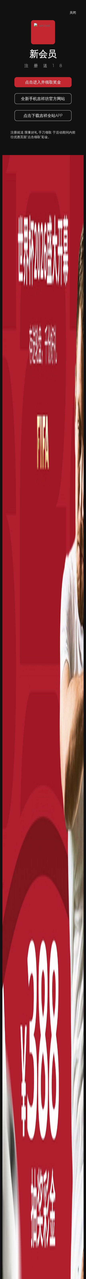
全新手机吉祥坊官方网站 (43, 98)
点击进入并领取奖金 (43, 82)
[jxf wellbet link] (43, 794)
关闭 (73, 12)
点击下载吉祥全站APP (43, 115)
